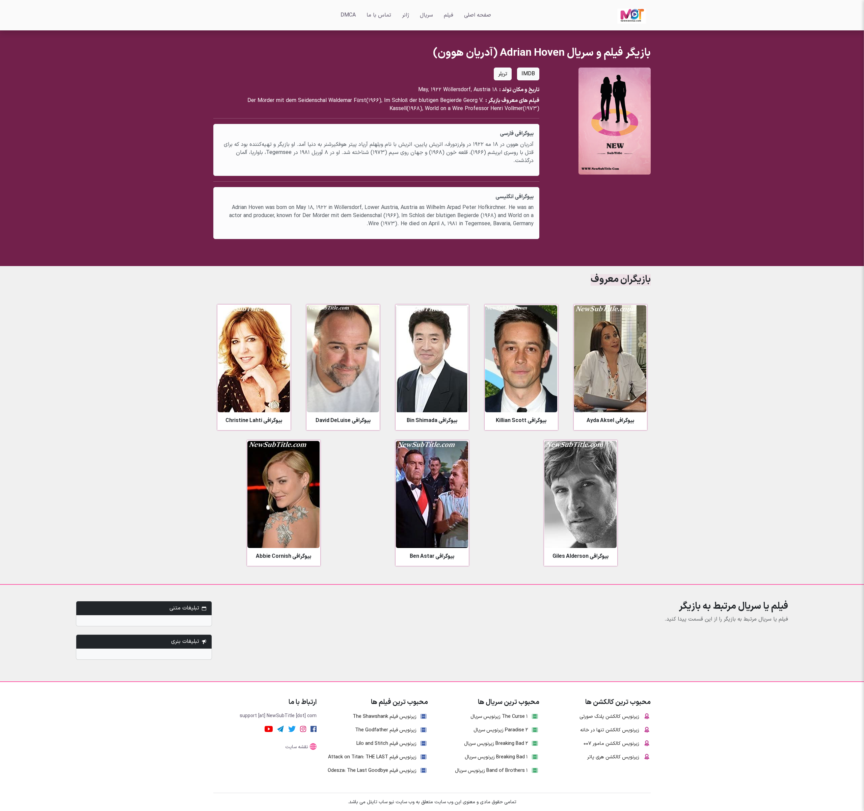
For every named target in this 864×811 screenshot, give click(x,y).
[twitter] (292, 729)
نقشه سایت (296, 747)
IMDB (528, 74)
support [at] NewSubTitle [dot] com (278, 716)
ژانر (405, 15)
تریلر (502, 74)
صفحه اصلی (477, 15)
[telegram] (280, 729)
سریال (426, 15)
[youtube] (269, 729)
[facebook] (313, 729)
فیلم (448, 15)
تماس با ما (379, 15)
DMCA (348, 15)
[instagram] (303, 729)
